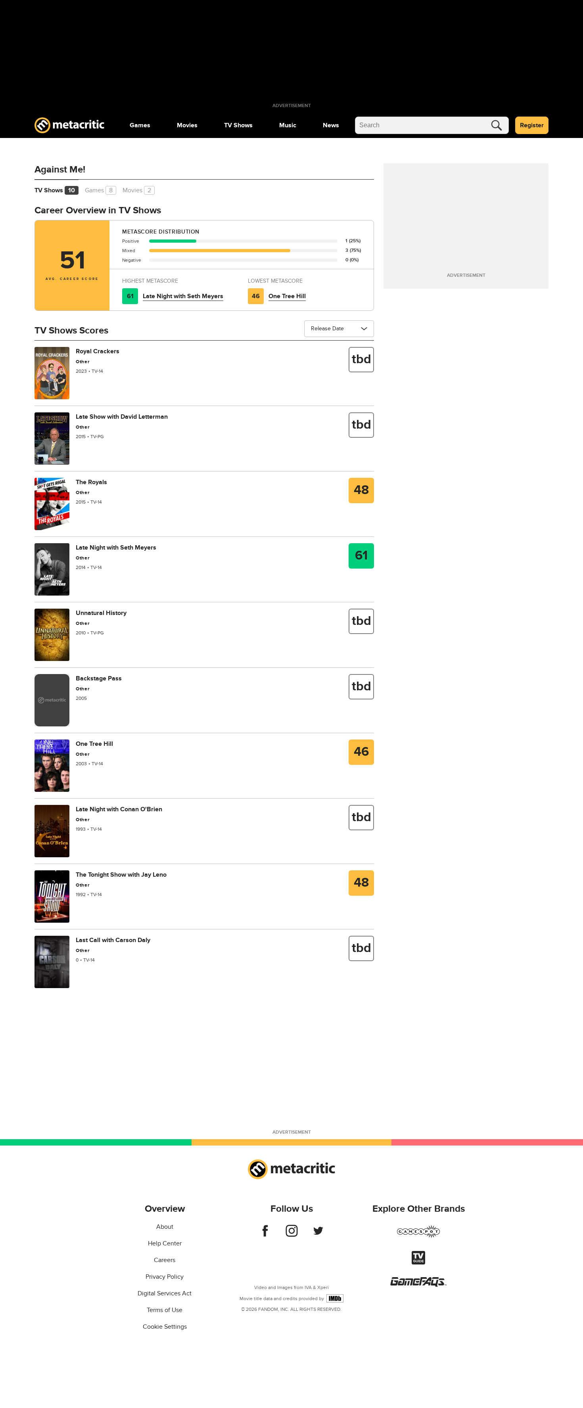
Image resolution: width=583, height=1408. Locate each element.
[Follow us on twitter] (318, 1235)
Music (287, 125)
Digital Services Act (165, 1293)
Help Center (165, 1243)
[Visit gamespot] (418, 1236)
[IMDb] (334, 1298)
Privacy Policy (165, 1277)
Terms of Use (164, 1310)
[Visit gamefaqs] (418, 1285)
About (164, 1227)
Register (532, 125)
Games (140, 125)
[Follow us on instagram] (292, 1235)
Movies (187, 125)
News (331, 125)
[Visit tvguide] (418, 1262)
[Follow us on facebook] (265, 1235)
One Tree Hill (287, 296)
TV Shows (238, 125)
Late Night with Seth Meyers (183, 296)
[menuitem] (140, 125)
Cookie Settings (165, 1327)
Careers (164, 1260)
